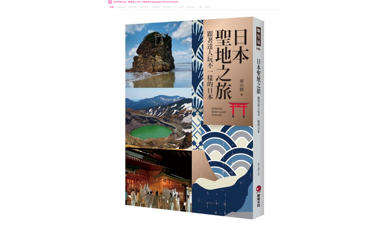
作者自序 (167, 6)
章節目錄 (121, 6)
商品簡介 (144, 6)
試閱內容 (132, 6)
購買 (207, 6)
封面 (112, 6)
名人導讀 (179, 6)
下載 (200, 6)
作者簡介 (156, 6)
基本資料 (190, 6)
